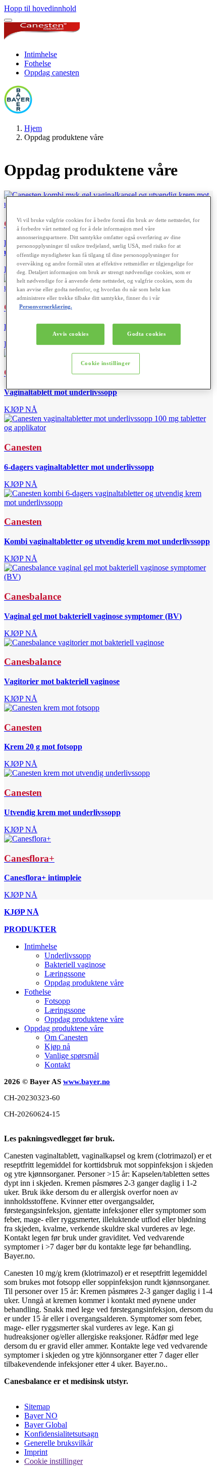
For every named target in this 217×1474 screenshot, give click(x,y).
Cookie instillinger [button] (53, 1461)
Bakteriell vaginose (74, 964)
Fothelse (37, 63)
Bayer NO (41, 1415)
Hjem (33, 128)
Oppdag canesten (51, 72)
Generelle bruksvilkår (58, 1443)
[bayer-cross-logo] (18, 111)
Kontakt (57, 1064)
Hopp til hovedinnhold (40, 8)
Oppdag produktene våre (84, 982)
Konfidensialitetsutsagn (61, 1434)
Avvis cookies (70, 334)
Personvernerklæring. (45, 306)
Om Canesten (66, 1037)
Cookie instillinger (106, 363)
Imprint (35, 1452)
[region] (109, 293)
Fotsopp (57, 1001)
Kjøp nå (57, 1046)
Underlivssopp (67, 955)
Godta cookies (146, 334)
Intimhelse (40, 54)
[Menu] (8, 20)
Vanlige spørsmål (71, 1055)
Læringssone (64, 973)
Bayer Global (45, 1424)
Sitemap (37, 1406)
